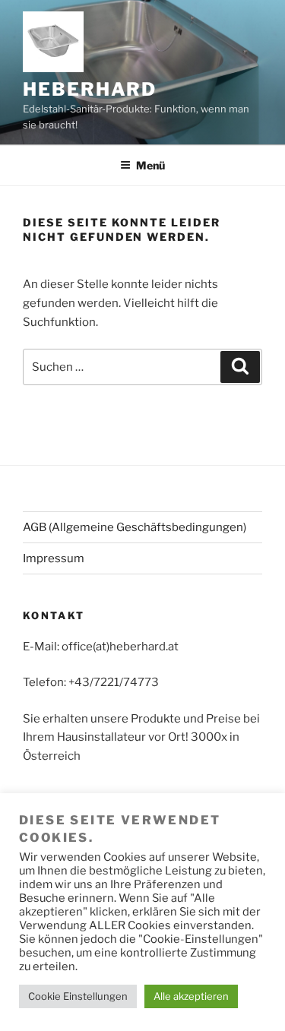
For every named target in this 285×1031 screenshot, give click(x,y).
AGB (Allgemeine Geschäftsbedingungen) (134, 527)
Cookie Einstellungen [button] (78, 996)
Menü (150, 165)
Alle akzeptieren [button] (191, 996)
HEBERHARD (90, 89)
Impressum (53, 558)
